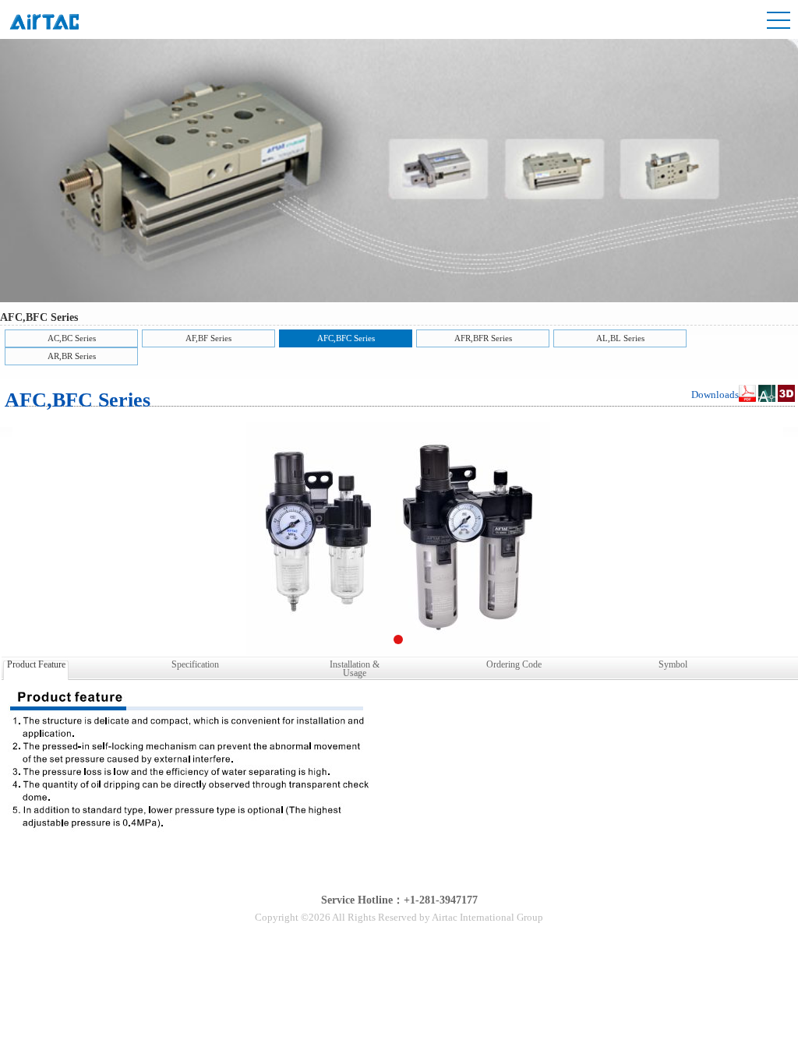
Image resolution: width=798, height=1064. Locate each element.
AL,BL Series (620, 338)
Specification (195, 664)
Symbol (673, 664)
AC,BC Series (72, 338)
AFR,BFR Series (483, 338)
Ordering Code (514, 664)
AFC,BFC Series (346, 338)
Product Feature (36, 664)
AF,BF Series (208, 338)
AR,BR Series (72, 356)
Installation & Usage (355, 667)
